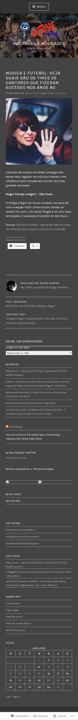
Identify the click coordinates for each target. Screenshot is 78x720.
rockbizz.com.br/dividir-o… (21, 529)
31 (58, 687)
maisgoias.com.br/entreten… (23, 536)
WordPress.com (15, 630)
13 (20, 673)
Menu (41, 6)
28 (29, 687)
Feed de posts (14, 616)
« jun (9, 696)
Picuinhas (16, 427)
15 (39, 673)
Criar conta (12, 603)
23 (48, 680)
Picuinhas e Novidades (39, 43)
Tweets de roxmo (16, 457)
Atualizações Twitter (21, 452)
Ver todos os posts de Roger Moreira (44, 287)
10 (58, 666)
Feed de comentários (18, 623)
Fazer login (12, 610)
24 (58, 680)
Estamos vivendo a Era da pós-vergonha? (30, 403)
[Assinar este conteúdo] (7, 427)
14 (30, 673)
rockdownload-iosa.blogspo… (23, 543)
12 (11, 673)
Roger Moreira (56, 93)
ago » (16, 696)
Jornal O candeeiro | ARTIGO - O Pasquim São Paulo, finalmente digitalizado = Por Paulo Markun (36, 583)
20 (20, 680)
